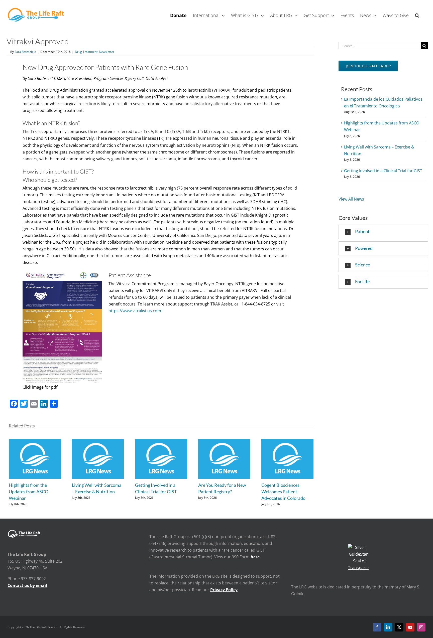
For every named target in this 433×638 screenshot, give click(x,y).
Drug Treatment (86, 52)
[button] (417, 15)
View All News (351, 199)
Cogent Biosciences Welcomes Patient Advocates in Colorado (283, 491)
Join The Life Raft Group (368, 66)
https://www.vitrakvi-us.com (135, 310)
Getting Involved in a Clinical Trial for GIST (383, 171)
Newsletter (106, 52)
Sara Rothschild (25, 52)
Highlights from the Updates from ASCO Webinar (28, 491)
